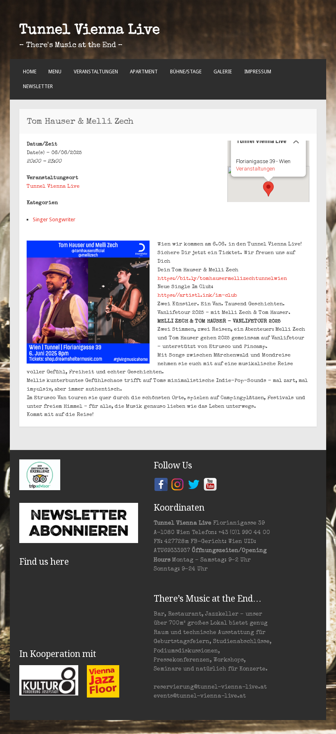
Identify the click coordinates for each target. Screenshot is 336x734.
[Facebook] (161, 484)
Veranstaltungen (96, 72)
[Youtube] (210, 484)
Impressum (257, 72)
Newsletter (38, 86)
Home (29, 72)
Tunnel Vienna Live (89, 31)
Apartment (144, 72)
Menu (54, 72)
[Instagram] (177, 484)
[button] (268, 189)
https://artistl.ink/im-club (197, 295)
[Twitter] (193, 484)
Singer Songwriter (54, 219)
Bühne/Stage (186, 72)
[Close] (296, 140)
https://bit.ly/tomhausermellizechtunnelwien (222, 279)
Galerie (222, 72)
